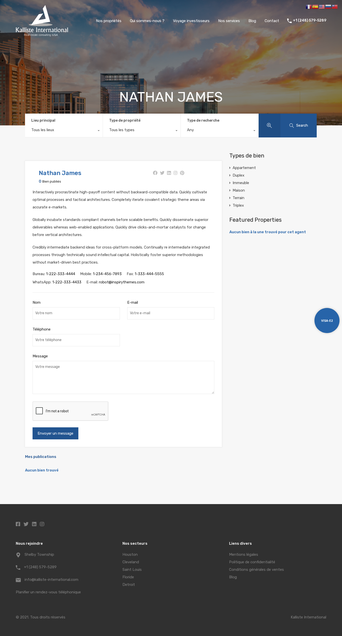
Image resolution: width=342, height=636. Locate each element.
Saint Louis (132, 569)
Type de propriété (124, 120)
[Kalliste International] (42, 34)
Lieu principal (43, 120)
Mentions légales (243, 554)
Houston (130, 554)
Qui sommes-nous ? (147, 21)
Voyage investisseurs (191, 21)
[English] (322, 6)
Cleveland (130, 562)
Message (40, 356)
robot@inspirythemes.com (121, 282)
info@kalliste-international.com (51, 579)
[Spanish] (315, 6)
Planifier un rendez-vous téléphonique (48, 592)
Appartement (244, 168)
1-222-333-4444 (60, 274)
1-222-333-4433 (66, 282)
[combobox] (64, 131)
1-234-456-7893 (107, 274)
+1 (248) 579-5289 (309, 21)
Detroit (128, 584)
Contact (272, 21)
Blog (252, 21)
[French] (309, 6)
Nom (37, 302)
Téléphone (42, 329)
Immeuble (241, 183)
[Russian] (328, 6)
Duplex (238, 175)
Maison (239, 190)
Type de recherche (203, 120)
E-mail (132, 302)
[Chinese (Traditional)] (335, 6)
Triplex (238, 205)
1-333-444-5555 (149, 274)
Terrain (238, 198)
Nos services (229, 21)
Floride (128, 577)
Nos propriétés (108, 21)
